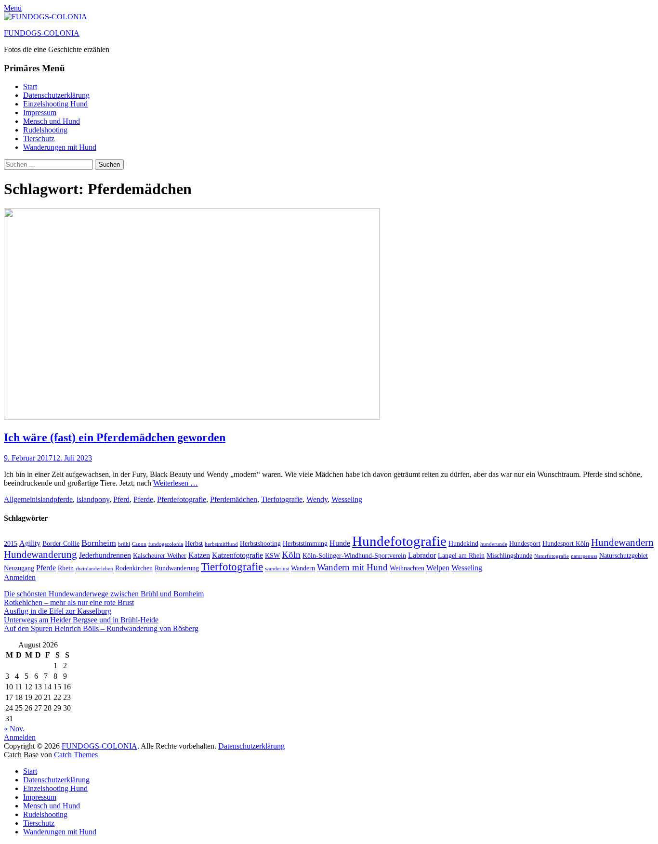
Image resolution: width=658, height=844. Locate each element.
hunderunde (493, 544)
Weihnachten (407, 568)
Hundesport (524, 543)
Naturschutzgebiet (623, 555)
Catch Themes (76, 755)
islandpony (93, 499)
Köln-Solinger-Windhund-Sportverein (354, 555)
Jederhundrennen (105, 555)
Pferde (143, 499)
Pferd (121, 499)
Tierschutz (38, 138)
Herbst (194, 543)
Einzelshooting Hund (55, 104)
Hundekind (463, 543)
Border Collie (60, 543)
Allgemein (20, 499)
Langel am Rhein (461, 555)
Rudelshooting (45, 130)
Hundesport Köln (565, 543)
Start (30, 86)
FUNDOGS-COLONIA (41, 33)
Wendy (317, 499)
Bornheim (98, 543)
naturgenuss (584, 556)
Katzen (199, 555)
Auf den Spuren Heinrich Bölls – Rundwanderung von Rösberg (101, 628)
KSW (272, 555)
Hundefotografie (399, 541)
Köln (291, 555)
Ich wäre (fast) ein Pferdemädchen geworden (114, 437)
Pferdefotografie (181, 499)
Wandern (303, 568)
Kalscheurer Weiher (159, 555)
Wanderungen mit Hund (59, 147)
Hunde (339, 543)
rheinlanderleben (94, 568)
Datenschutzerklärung (56, 95)
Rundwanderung (177, 568)
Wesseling (346, 499)
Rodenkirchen (134, 568)
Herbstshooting (260, 543)
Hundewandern (622, 542)
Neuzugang (19, 568)
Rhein (66, 568)
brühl (124, 544)
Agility (29, 543)
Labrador (422, 555)
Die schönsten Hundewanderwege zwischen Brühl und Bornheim (104, 594)
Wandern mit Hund (352, 567)
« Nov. (14, 729)
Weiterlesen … (175, 483)
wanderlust (277, 568)
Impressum (39, 112)
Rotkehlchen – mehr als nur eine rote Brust (69, 602)
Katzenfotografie (237, 555)
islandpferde (54, 499)
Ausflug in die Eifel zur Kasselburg (57, 611)
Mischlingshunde (509, 555)
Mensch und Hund (51, 121)
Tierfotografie (282, 499)
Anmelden (20, 577)
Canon (139, 544)
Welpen (437, 568)
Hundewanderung (40, 554)
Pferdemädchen (233, 499)
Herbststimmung (305, 543)
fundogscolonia (165, 544)
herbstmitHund (221, 544)
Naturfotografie (551, 556)
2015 (10, 543)
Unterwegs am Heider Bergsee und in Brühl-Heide (81, 620)
